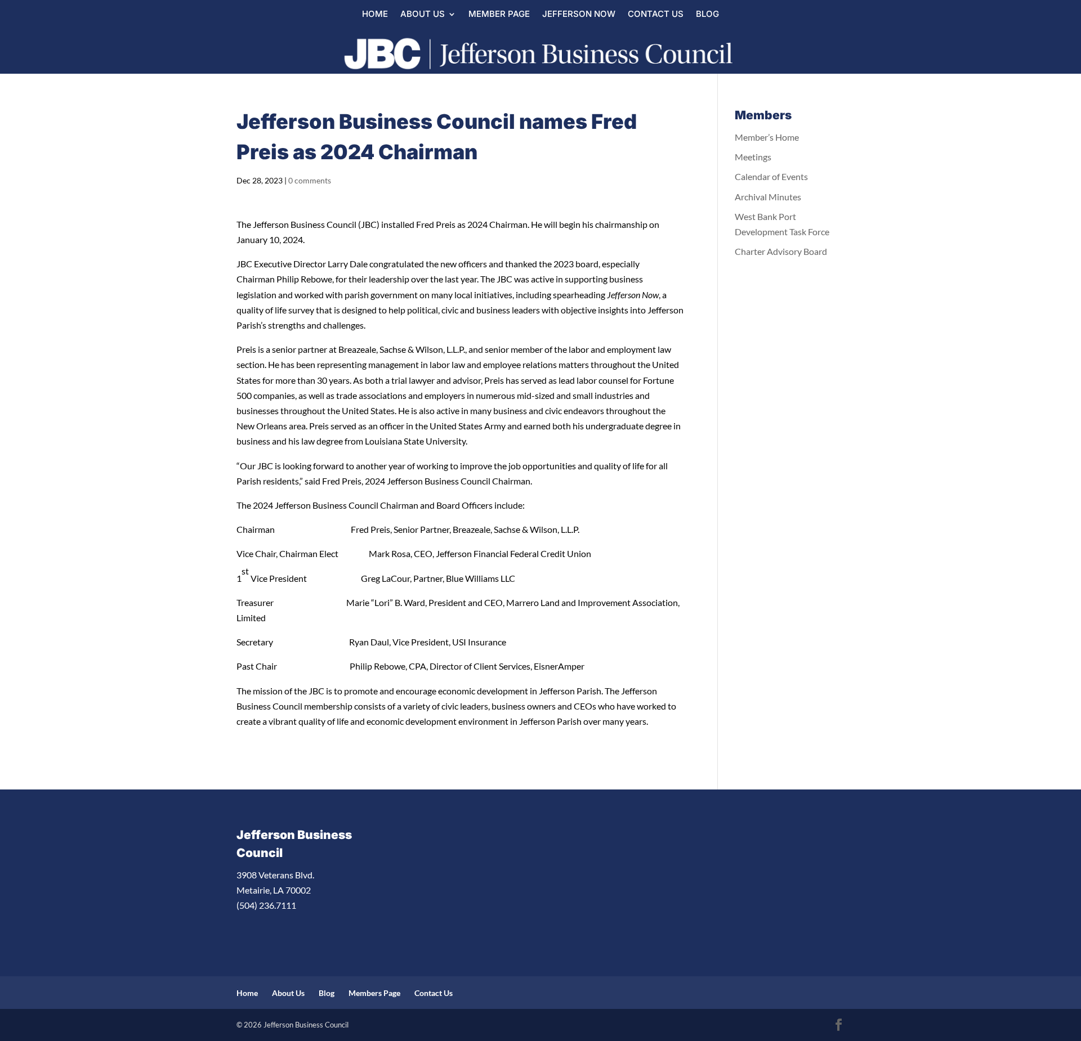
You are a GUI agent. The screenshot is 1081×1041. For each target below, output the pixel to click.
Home (375, 14)
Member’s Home (767, 137)
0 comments (309, 180)
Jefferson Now (578, 14)
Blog (707, 14)
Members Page (374, 993)
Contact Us (656, 14)
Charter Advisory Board (781, 251)
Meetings (753, 156)
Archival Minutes (768, 196)
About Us (422, 14)
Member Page (499, 14)
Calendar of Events (771, 176)
